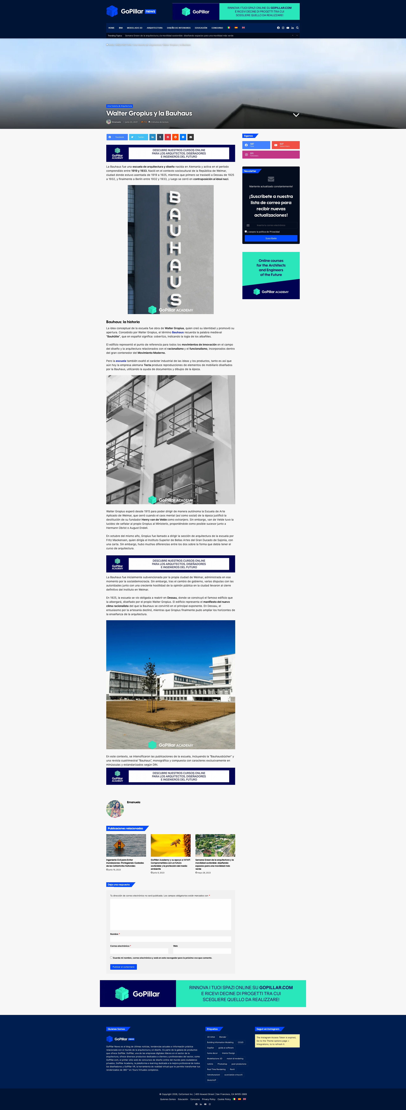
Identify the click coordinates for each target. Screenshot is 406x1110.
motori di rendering (235, 1058)
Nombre (115, 934)
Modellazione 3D (214, 1058)
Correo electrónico (120, 946)
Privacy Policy (208, 1099)
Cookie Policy (224, 1099)
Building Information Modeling (220, 1042)
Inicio (111, 44)
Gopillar (210, 1048)
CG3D (240, 1042)
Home (111, 28)
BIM (121, 28)
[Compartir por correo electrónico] (190, 137)
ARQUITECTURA (155, 28)
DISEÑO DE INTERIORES (178, 28)
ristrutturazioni (213, 1074)
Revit (232, 1069)
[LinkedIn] (152, 137)
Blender (222, 1037)
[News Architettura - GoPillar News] (131, 11)
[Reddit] (175, 137)
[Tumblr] (160, 137)
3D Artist (211, 1037)
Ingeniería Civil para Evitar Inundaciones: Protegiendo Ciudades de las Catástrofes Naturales (125, 862)
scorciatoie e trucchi (233, 1074)
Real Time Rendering (216, 1069)
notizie (210, 1064)
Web (175, 946)
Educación (201, 28)
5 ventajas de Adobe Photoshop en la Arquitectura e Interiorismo (157, 35)
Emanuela (116, 122)
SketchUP (211, 1080)
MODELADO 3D (134, 28)
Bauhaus (178, 332)
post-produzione (239, 1064)
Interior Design (228, 1053)
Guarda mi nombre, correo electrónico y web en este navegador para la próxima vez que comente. (162, 958)
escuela (120, 360)
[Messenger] (183, 137)
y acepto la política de (258, 231)
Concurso (217, 28)
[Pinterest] (168, 137)
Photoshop (222, 1064)
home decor (212, 1053)
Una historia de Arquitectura (147, 44)
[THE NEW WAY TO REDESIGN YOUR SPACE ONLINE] (203, 993)
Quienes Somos (168, 1099)
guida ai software (226, 1048)
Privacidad (275, 231)
